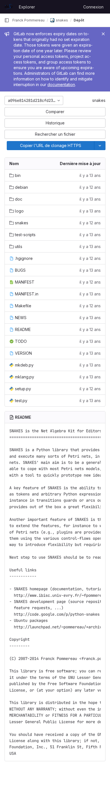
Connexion (93, 7)
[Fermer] (103, 33)
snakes (98, 100)
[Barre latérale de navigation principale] (6, 20)
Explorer (27, 7)
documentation (61, 84)
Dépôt (79, 20)
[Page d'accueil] (8, 6)
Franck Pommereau (28, 20)
